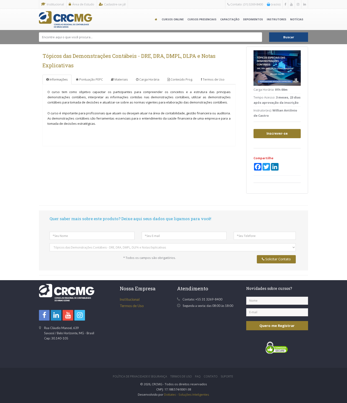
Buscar (288, 37)
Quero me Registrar (277, 325)
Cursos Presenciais (201, 19)
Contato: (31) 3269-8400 (246, 4)
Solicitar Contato (277, 259)
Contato (211, 376)
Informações (58, 79)
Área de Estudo (83, 4)
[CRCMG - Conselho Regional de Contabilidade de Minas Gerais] (65, 15)
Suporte (227, 376)
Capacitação (229, 19)
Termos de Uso (213, 79)
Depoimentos (253, 19)
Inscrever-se (277, 133)
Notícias (296, 19)
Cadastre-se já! (115, 4)
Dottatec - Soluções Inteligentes (186, 394)
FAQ (198, 376)
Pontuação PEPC (91, 79)
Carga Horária (149, 79)
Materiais (121, 79)
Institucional (55, 4)
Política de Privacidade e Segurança (140, 376)
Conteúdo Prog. (181, 79)
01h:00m (281, 89)
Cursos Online (173, 19)
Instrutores (276, 19)
